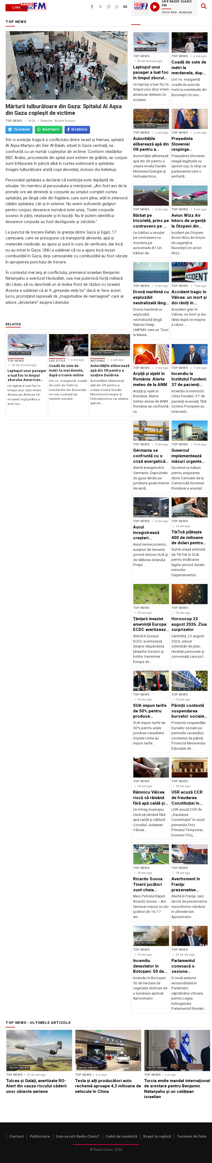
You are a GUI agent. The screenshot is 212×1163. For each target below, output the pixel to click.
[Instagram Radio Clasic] (108, 7)
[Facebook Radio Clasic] (92, 7)
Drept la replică (157, 1136)
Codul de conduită (121, 1136)
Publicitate (40, 1136)
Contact (16, 1136)
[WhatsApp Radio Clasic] (117, 7)
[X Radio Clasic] (100, 7)
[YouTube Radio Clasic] (125, 7)
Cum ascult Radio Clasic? (78, 1136)
